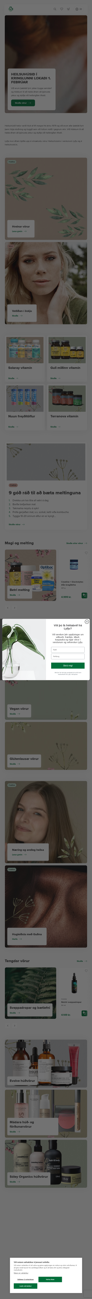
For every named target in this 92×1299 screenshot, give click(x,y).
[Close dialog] (87, 622)
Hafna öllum (50, 1279)
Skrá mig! (68, 665)
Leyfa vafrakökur (26, 1286)
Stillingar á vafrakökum (25, 1279)
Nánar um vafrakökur (21, 1273)
